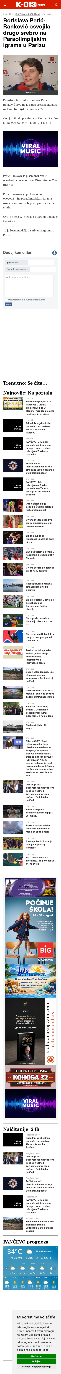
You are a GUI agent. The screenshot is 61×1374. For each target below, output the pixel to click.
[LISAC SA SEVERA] (30, 1031)
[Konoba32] (30, 1077)
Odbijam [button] (36, 1361)
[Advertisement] (30, 343)
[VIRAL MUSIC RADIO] (30, 1103)
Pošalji (8, 304)
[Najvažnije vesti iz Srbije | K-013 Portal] (30, 4)
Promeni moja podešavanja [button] (36, 1366)
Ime (12, 262)
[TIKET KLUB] (30, 887)
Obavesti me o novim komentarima (26, 299)
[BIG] (30, 930)
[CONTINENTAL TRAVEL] (30, 149)
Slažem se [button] (36, 1356)
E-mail (17, 269)
